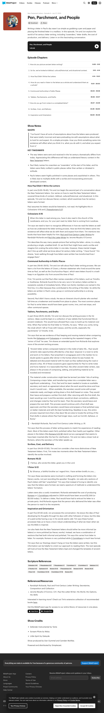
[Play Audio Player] (97, 46)
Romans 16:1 (68, 572)
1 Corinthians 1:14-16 (43, 572)
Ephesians (41, 338)
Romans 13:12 (54, 568)
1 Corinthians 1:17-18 (57, 572)
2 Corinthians (77, 538)
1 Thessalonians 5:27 (54, 209)
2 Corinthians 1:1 (83, 565)
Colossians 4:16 (32, 565)
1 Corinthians (43, 495)
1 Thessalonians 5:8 (65, 568)
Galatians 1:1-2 (94, 565)
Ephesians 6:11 (43, 568)
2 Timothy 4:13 (32, 568)
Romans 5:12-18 (55, 434)
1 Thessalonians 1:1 (59, 565)
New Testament (36, 160)
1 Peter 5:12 (31, 572)
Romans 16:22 (89, 568)
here (35, 602)
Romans (31, 495)
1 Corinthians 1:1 (71, 565)
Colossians (54, 338)
